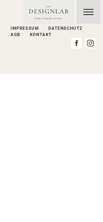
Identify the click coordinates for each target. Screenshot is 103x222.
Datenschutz (65, 28)
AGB (15, 34)
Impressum (25, 28)
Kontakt (41, 34)
